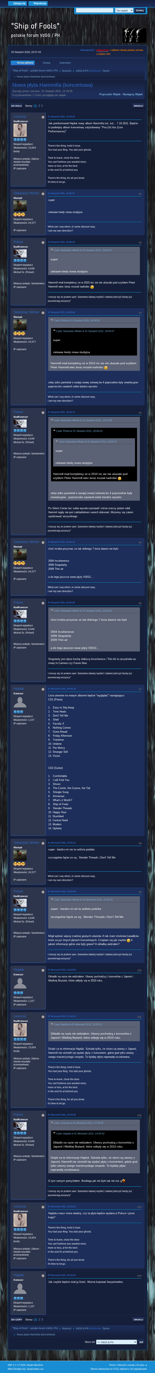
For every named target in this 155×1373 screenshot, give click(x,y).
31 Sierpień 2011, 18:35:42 (61, 602)
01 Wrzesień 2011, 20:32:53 (62, 1206)
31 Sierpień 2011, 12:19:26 (61, 116)
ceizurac (20, 116)
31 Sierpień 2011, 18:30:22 (61, 542)
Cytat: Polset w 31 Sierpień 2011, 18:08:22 (77, 320)
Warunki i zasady (126, 1365)
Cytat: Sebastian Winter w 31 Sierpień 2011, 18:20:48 (83, 420)
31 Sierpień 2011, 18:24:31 (61, 412)
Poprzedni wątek (109, 94)
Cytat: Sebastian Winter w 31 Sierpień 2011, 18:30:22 (83, 610)
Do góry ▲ (142, 1365)
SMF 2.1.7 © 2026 (16, 1365)
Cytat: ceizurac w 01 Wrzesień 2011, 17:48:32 (79, 1123)
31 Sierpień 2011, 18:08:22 (61, 242)
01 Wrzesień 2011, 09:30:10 (62, 689)
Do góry (16, 1319)
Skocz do (90, 1342)
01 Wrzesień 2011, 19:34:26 (62, 1114)
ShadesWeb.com (35, 1369)
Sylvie (106, 70)
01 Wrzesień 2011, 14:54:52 (62, 970)
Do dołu (16, 106)
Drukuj (138, 106)
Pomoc (112, 1365)
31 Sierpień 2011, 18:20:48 (61, 312)
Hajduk (19, 689)
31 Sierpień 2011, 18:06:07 (61, 193)
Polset (18, 242)
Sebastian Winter (26, 193)
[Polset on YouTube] (15, 279)
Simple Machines (35, 1365)
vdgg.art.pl (102, 50)
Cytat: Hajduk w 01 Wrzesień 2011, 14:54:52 (78, 1024)
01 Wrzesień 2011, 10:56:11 (62, 843)
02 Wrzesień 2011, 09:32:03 (62, 1275)
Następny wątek (133, 94)
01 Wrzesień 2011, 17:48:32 (62, 1016)
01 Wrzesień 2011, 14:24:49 (62, 891)
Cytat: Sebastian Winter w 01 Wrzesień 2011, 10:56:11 (83, 899)
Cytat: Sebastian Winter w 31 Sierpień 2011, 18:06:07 (83, 250)
